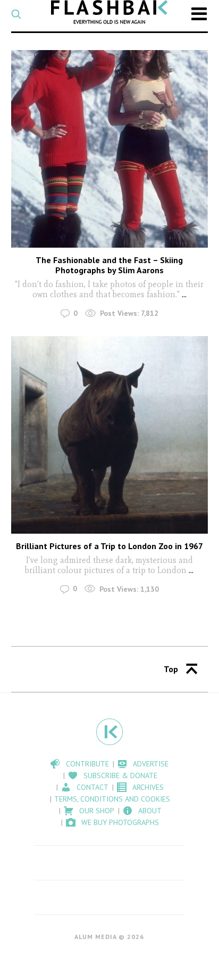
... (184, 294)
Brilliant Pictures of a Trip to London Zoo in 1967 (109, 546)
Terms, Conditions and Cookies (112, 799)
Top (171, 669)
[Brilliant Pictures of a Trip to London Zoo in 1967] (109, 435)
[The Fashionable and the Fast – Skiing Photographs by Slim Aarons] (109, 149)
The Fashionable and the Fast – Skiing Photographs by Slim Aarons (109, 265)
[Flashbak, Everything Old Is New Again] (109, 12)
